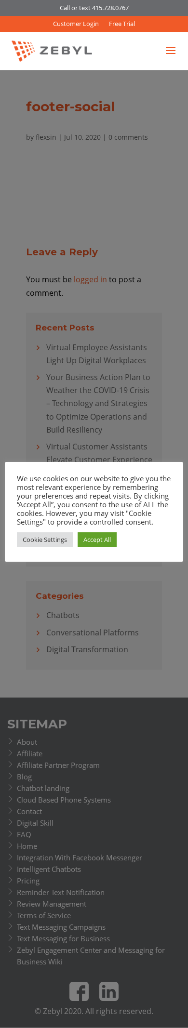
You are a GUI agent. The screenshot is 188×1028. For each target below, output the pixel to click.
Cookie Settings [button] (45, 539)
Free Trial (122, 23)
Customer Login (76, 23)
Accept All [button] (97, 539)
